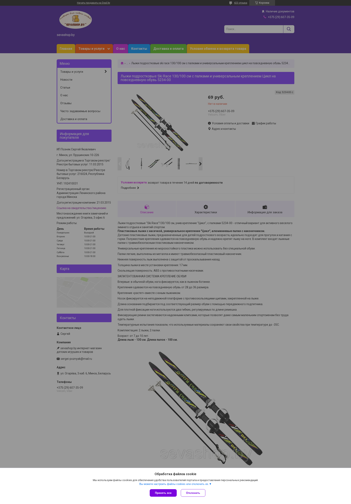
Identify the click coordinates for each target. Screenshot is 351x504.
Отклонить (193, 492)
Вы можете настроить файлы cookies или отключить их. (174, 484)
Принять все (163, 492)
